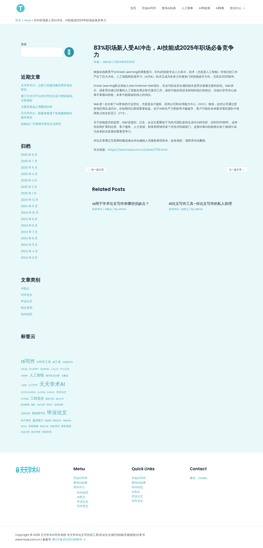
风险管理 (46, 432)
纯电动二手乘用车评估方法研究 (41, 124)
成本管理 (41, 404)
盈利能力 (38, 420)
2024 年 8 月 (29, 225)
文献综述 (25, 413)
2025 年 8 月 (29, 155)
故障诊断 (59, 404)
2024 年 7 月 (29, 232)
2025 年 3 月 (29, 180)
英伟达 (24, 426)
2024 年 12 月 (29, 200)
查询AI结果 (80, 483)
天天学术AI (52, 384)
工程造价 (37, 398)
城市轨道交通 (53, 375)
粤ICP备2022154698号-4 (69, 539)
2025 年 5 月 (29, 168)
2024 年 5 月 (29, 245)
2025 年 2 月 (29, 187)
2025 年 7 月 (29, 161)
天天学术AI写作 (28, 392)
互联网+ (24, 375)
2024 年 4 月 (29, 251)
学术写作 (51, 392)
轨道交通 (25, 432)
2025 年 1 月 (28, 193)
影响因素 (25, 404)
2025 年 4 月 (29, 174)
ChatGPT (34, 369)
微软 (33, 404)
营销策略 (33, 426)
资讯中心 (79, 487)
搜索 (24, 44)
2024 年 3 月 (29, 258)
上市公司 (55, 369)
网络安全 (57, 420)
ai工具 (56, 362)
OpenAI (44, 369)
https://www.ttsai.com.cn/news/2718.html (137, 150)
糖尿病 (48, 420)
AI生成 (24, 369)
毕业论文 (26, 301)
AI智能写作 (67, 362)
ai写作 (28, 361)
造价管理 (35, 432)
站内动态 (26, 314)
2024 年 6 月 (29, 238)
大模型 (24, 385)
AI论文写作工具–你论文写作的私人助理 (200, 203)
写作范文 (26, 295)
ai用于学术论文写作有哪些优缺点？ (120, 203)
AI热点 (25, 288)
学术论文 (61, 392)
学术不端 (41, 392)
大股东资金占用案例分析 (36, 107)
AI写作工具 (44, 362)
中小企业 (64, 369)
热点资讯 (26, 308)
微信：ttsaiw (198, 478)
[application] (243, 8)
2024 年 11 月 (29, 206)
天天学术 (33, 385)
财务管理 (55, 426)
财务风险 (66, 426)
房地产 (50, 404)
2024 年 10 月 (29, 213)
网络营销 (67, 420)
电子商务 (26, 420)
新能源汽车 (38, 413)
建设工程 (60, 398)
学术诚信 (25, 398)
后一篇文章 (237, 169)
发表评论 (97, 209)
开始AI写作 (80, 478)
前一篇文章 (96, 169)
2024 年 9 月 (29, 219)
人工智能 (37, 375)
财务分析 (44, 426)
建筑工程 (50, 398)
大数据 (64, 375)
